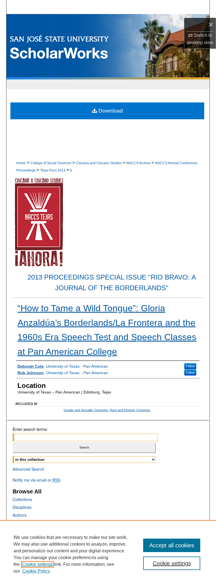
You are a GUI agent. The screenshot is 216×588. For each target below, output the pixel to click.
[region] (108, 554)
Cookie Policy (36, 571)
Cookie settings (37, 564)
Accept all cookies (171, 545)
